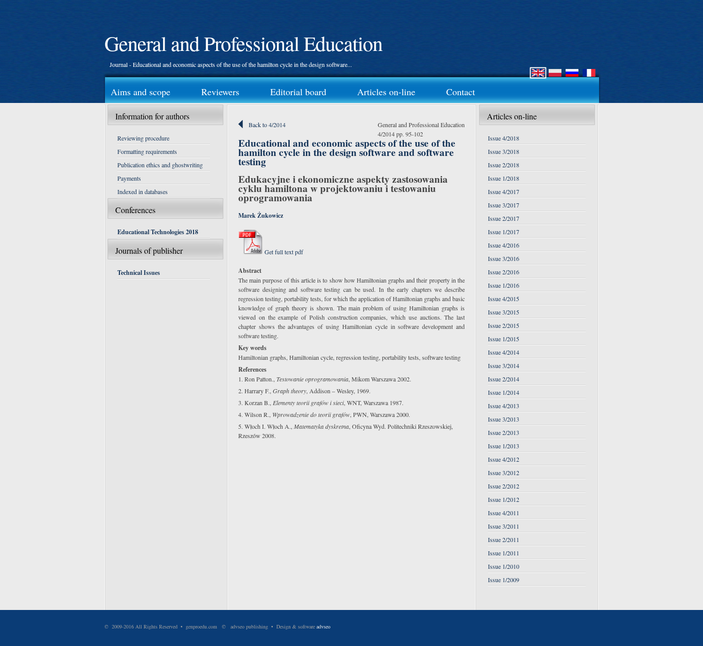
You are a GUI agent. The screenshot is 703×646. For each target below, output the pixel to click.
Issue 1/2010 (503, 566)
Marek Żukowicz (260, 215)
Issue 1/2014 (503, 392)
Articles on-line (386, 91)
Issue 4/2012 (503, 459)
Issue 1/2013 (503, 446)
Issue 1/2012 (503, 499)
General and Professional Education (243, 43)
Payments (129, 178)
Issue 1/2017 (503, 232)
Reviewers (220, 91)
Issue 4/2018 (503, 138)
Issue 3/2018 (503, 151)
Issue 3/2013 (503, 419)
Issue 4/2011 (503, 513)
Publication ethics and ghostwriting (160, 165)
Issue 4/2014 (503, 352)
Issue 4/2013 (503, 405)
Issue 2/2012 (503, 486)
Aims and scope (140, 91)
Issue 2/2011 (503, 539)
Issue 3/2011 (503, 526)
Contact (460, 91)
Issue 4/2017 (503, 191)
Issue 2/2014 (503, 379)
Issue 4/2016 (503, 245)
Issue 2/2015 (503, 325)
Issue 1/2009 (503, 579)
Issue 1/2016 (503, 285)
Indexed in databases (142, 191)
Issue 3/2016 (503, 258)
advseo (323, 626)
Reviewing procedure (143, 138)
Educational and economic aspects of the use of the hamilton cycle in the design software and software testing (346, 152)
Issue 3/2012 (503, 472)
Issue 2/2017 (503, 218)
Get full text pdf (283, 252)
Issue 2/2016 (503, 272)
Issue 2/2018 (503, 165)
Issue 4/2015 (503, 298)
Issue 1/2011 (503, 553)
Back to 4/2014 (267, 124)
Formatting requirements (147, 151)
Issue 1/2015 (503, 339)
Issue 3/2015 (503, 312)
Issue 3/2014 (503, 365)
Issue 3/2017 (503, 205)
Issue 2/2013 (503, 432)
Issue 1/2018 (503, 178)
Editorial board (298, 91)
